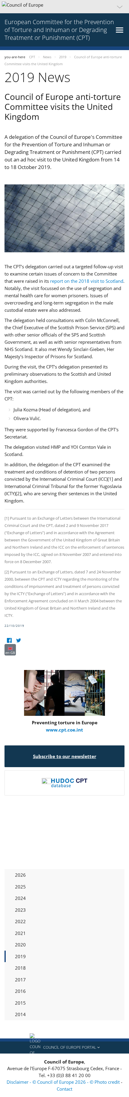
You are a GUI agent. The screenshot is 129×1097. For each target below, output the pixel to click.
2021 (20, 933)
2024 (20, 898)
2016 (20, 991)
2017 (20, 980)
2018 (20, 968)
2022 (20, 921)
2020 (20, 945)
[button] (64, 6)
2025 (20, 887)
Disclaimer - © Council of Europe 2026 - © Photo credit (64, 1082)
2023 (20, 910)
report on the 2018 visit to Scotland (86, 281)
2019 (20, 956)
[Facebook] (9, 640)
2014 (20, 1014)
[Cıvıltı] (18, 640)
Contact (64, 1089)
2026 (20, 875)
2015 (20, 1003)
